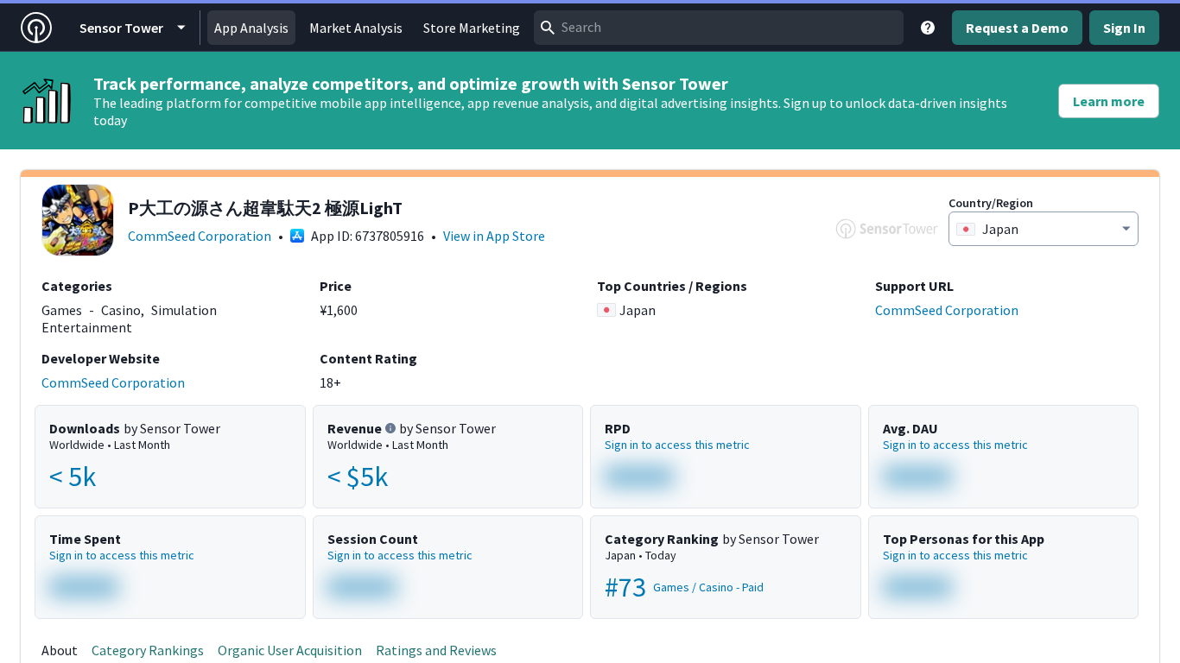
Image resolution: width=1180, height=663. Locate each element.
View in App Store (494, 235)
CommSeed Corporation (199, 235)
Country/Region (990, 203)
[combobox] (719, 27)
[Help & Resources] (927, 27)
